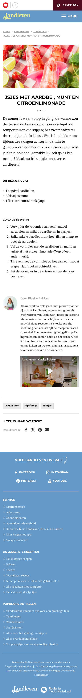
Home (6, 31)
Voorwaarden (41, 674)
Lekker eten (21, 31)
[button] (67, 5)
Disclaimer (12, 670)
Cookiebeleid (68, 670)
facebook (27, 472)
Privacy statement (28, 670)
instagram (59, 472)
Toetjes (47, 405)
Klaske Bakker (38, 298)
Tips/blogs (40, 31)
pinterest (29, 480)
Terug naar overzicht (24, 421)
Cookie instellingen (49, 670)
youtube (60, 480)
